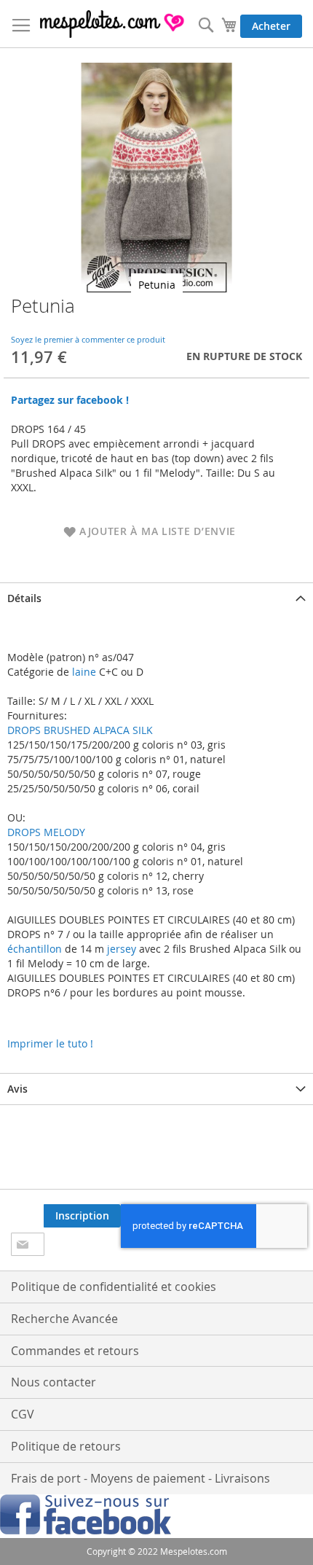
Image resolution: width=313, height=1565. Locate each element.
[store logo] (113, 24)
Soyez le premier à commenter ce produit (88, 339)
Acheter (271, 26)
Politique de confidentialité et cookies (113, 1287)
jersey (121, 949)
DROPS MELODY (46, 832)
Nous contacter (53, 1382)
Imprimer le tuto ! (50, 1043)
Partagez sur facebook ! (70, 400)
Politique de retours (66, 1446)
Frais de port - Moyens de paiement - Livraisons (140, 1478)
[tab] (156, 598)
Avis (17, 1089)
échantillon (34, 949)
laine (82, 672)
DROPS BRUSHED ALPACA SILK (80, 730)
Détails (24, 598)
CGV (22, 1414)
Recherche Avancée (64, 1319)
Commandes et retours (75, 1351)
